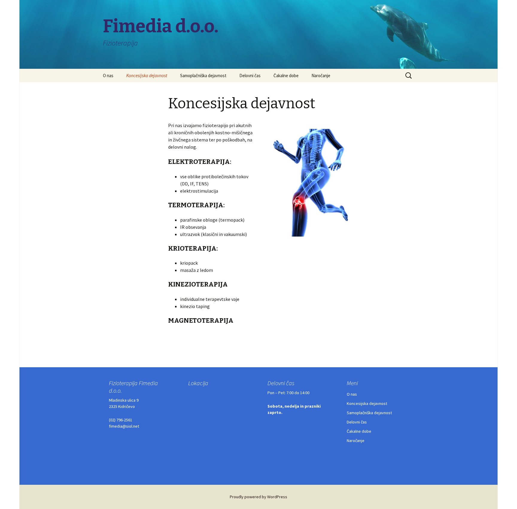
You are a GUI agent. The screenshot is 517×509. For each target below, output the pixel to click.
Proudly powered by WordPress (258, 496)
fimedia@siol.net (124, 426)
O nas (108, 75)
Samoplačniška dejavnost (203, 75)
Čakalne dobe (286, 75)
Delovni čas (250, 75)
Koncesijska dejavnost (146, 75)
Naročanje (320, 75)
